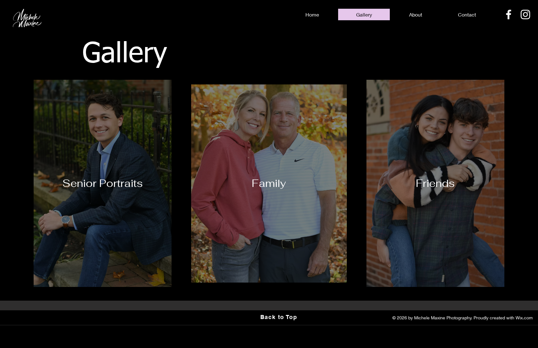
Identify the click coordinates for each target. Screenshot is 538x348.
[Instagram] (525, 14)
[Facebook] (508, 14)
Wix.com (524, 317)
